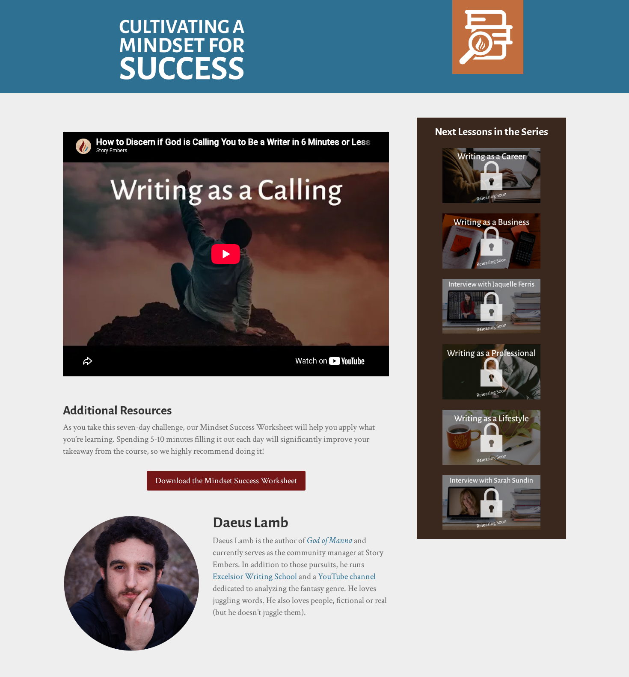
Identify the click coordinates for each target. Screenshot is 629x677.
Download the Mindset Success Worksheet (226, 480)
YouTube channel (347, 576)
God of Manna (329, 540)
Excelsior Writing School (255, 576)
